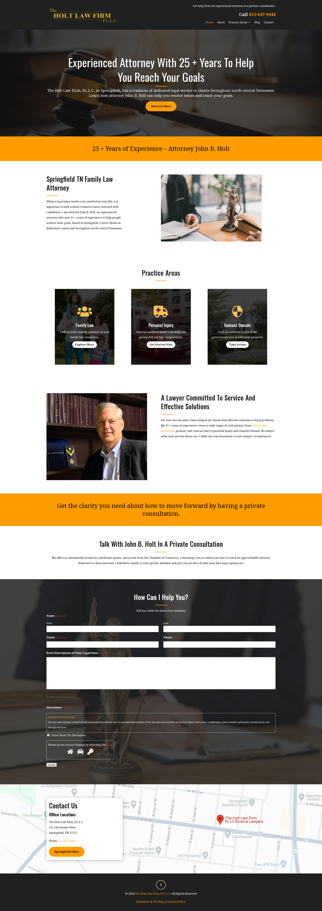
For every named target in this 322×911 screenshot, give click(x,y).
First (49, 623)
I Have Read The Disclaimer (68, 735)
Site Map (158, 901)
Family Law (85, 325)
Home (209, 22)
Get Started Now (161, 344)
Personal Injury (160, 325)
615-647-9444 (262, 14)
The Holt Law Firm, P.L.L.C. (152, 893)
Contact (269, 22)
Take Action (237, 344)
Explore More (84, 344)
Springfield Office (66, 852)
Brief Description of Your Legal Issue (77, 653)
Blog (257, 22)
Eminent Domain (237, 325)
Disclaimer (53, 717)
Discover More (161, 106)
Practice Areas (238, 22)
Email (56, 637)
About (221, 22)
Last (166, 623)
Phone (173, 637)
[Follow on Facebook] (161, 885)
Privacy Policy (68, 717)
